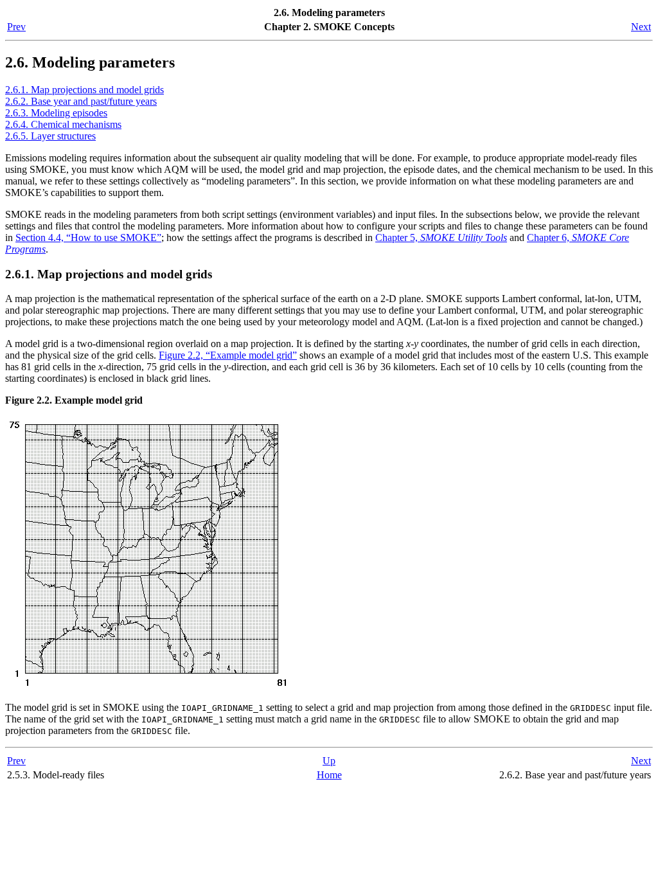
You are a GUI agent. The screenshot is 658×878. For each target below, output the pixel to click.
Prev (16, 26)
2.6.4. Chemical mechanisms (63, 124)
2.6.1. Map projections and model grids (84, 89)
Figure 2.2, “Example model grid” (228, 355)
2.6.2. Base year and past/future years (81, 101)
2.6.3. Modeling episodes (56, 112)
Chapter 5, (441, 237)
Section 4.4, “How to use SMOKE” (88, 237)
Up (329, 760)
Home (329, 774)
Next (641, 26)
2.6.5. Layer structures (50, 135)
